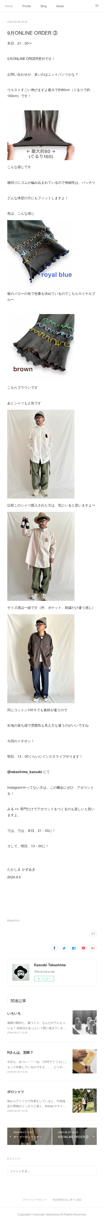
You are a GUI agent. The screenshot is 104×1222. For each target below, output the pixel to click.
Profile (26, 6)
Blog (44, 6)
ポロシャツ (15, 1091)
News (60, 6)
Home (9, 6)
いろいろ (14, 1013)
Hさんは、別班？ (20, 1052)
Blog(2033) (13, 920)
